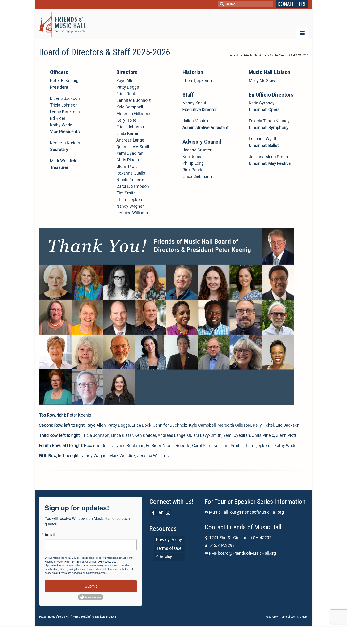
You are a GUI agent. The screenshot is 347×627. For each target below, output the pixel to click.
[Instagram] (168, 512)
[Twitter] (160, 512)
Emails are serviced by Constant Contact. (83, 573)
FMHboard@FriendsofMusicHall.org (242, 553)
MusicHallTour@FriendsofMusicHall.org (246, 512)
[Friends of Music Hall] (63, 24)
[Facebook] (153, 512)
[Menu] (302, 33)
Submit (91, 586)
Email (50, 534)
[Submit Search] (221, 4)
